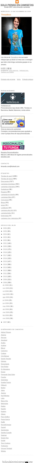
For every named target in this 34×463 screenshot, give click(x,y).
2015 (5, 261)
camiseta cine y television (10, 218)
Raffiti (3, 422)
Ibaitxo (3, 388)
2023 (5, 237)
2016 (5, 258)
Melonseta (4, 403)
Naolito (3, 409)
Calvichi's (4, 351)
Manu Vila (4, 401)
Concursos (5, 200)
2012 (5, 270)
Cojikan (3, 353)
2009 (5, 279)
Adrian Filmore (6, 332)
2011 (5, 273)
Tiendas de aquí (6, 176)
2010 (5, 276)
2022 (5, 240)
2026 (5, 228)
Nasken (3, 411)
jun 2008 (6, 303)
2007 (5, 322)
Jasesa (3, 393)
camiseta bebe (6, 213)
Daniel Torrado (6, 359)
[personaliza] (13, 150)
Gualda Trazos (6, 382)
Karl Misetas (5, 396)
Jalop (3, 390)
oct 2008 (6, 291)
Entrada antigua (27, 79)
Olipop (3, 414)
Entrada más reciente (8, 79)
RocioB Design (6, 425)
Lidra (2, 398)
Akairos (3, 335)
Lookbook (4, 208)
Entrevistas (5, 216)
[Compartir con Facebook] (8, 68)
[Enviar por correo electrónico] (2, 68)
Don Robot (4, 366)
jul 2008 (5, 300)
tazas (3, 205)
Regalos (4, 192)
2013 (5, 267)
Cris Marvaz (5, 356)
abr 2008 (6, 309)
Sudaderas (5, 189)
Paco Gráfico (5, 417)
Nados (3, 406)
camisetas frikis (6, 197)
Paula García (5, 419)
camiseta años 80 (7, 210)
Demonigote (5, 364)
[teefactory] (13, 103)
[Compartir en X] (6, 68)
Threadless (14, 57)
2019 (5, 249)
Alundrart (4, 340)
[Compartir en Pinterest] (11, 68)
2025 (5, 231)
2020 (5, 246)
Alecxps (3, 337)
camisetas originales (8, 187)
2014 (5, 264)
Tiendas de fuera (7, 72)
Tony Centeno (5, 443)
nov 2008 (6, 288)
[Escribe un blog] (4, 68)
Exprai (3, 372)
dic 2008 (6, 285)
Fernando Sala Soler (8, 374)
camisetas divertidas (8, 184)
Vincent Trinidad (6, 448)
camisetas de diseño (8, 194)
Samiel (3, 427)
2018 (5, 252)
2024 (5, 234)
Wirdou (3, 451)
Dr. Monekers (5, 369)
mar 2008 (6, 312)
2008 (5, 282)
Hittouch (4, 385)
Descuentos (14, 70)
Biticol (3, 348)
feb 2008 (6, 315)
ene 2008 (6, 318)
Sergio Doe (5, 438)
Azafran (3, 345)
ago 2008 (6, 297)
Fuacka (3, 377)
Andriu (3, 343)
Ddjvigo (3, 361)
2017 (5, 255)
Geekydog (4, 380)
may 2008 (6, 306)
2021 (5, 243)
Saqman (4, 435)
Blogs (3, 202)
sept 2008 (6, 294)
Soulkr (3, 440)
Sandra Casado (6, 432)
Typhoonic (4, 446)
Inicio (19, 79)
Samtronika (5, 430)
